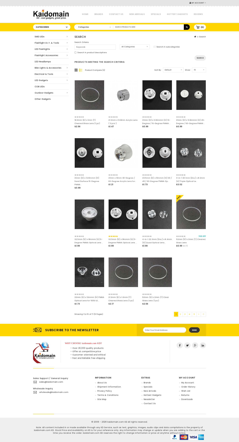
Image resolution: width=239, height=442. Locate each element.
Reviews (198, 14)
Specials (156, 14)
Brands (98, 14)
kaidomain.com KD (117, 421)
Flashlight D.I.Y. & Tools (47, 42)
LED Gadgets (41, 80)
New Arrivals (137, 14)
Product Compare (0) (95, 70)
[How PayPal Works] (187, 437)
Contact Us (116, 14)
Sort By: (158, 70)
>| (203, 314)
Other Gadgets (43, 99)
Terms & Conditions (108, 395)
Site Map (101, 399)
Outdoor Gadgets (44, 92)
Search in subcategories (168, 47)
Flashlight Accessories (46, 55)
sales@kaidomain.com (51, 382)
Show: (188, 70)
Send (194, 330)
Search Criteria (82, 42)
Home (85, 14)
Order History (188, 386)
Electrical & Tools (44, 74)
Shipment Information (109, 386)
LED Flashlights (42, 49)
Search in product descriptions (92, 52)
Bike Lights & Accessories (48, 67)
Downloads (187, 399)
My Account (187, 382)
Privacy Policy (104, 391)
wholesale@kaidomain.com (53, 392)
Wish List (185, 391)
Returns (185, 395)
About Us (102, 382)
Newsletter (149, 399)
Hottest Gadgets (177, 14)
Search (202, 37)
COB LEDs (40, 86)
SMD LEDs (39, 36)
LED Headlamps (43, 61)
